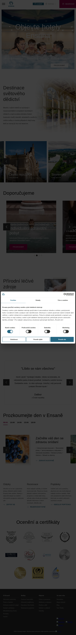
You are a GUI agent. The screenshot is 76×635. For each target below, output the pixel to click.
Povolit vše (62, 339)
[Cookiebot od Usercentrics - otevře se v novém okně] (65, 294)
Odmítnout (14, 339)
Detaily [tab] (38, 300)
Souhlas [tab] (13, 300)
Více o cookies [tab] (63, 300)
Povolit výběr (38, 339)
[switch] (28, 331)
